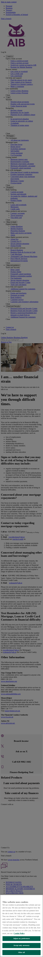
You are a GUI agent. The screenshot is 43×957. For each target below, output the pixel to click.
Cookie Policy (19, 933)
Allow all (21, 952)
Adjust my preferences (21, 938)
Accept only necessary (21, 945)
